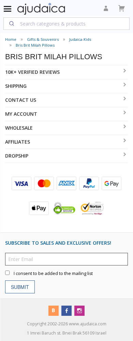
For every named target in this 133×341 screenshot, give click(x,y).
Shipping (16, 86)
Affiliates (17, 142)
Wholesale (19, 128)
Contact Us (20, 100)
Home (10, 39)
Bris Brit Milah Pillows (35, 45)
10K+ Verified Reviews (32, 72)
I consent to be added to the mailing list (53, 273)
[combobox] (66, 23)
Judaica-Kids (80, 39)
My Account (21, 114)
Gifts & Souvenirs (43, 39)
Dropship (16, 155)
